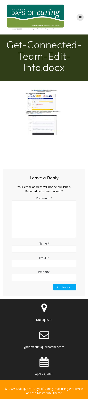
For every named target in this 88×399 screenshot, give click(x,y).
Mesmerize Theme (49, 393)
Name (44, 243)
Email (44, 258)
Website (44, 272)
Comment (44, 198)
